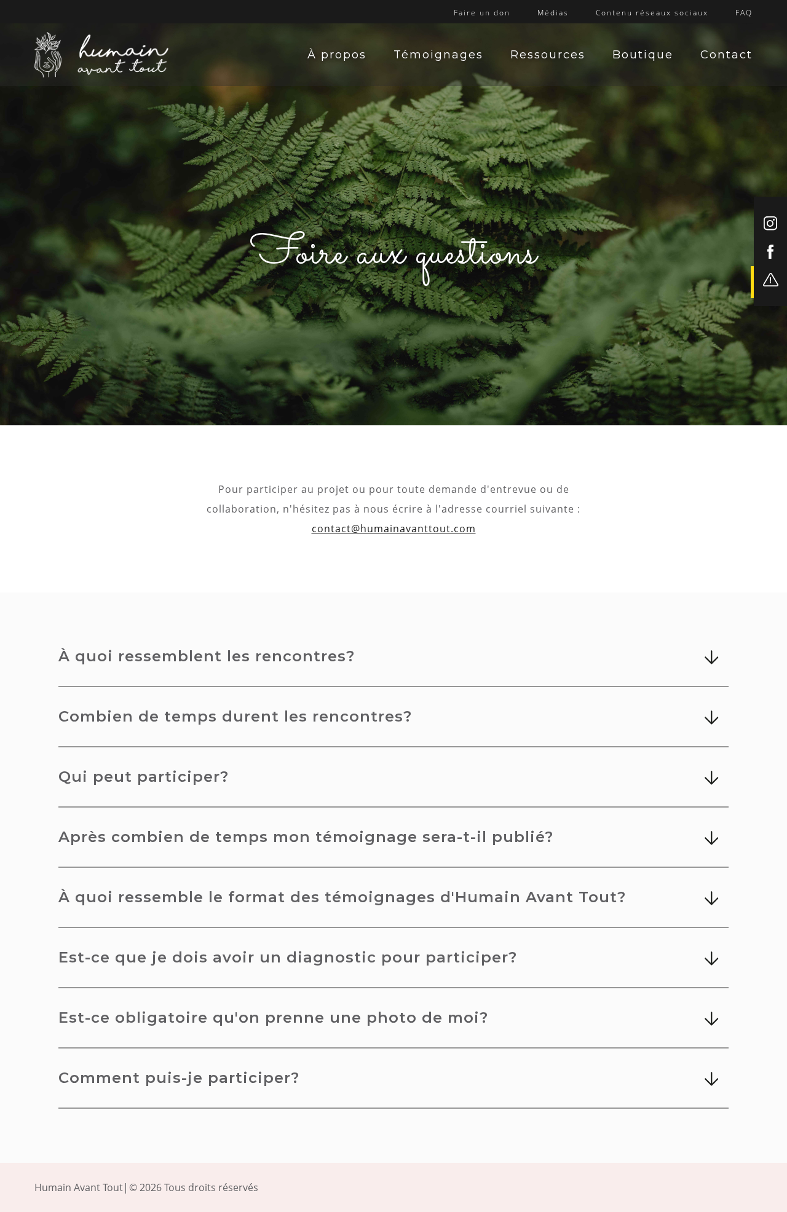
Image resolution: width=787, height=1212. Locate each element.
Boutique (642, 54)
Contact (726, 54)
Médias (553, 12)
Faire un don (482, 12)
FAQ (744, 12)
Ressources (547, 54)
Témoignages (438, 54)
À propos (336, 54)
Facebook (770, 252)
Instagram (770, 223)
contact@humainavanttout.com (394, 528)
